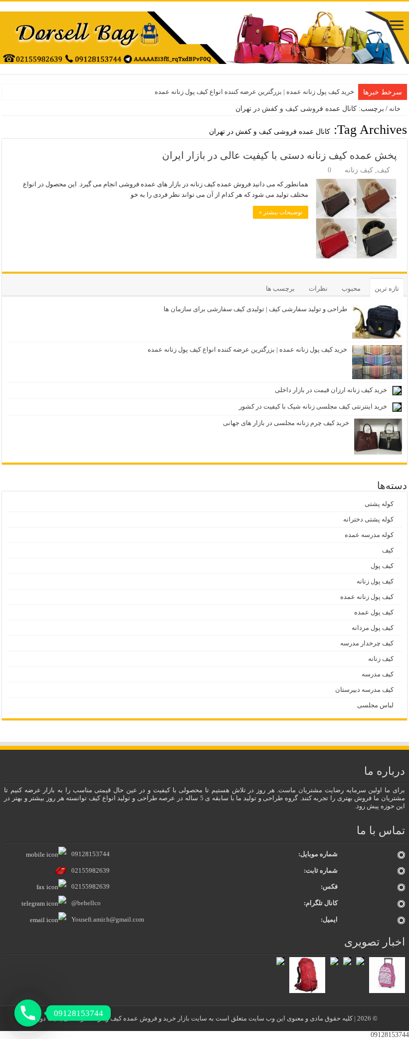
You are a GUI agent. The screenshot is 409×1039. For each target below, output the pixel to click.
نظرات (318, 288)
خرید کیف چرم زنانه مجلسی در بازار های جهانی (286, 423)
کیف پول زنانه (375, 581)
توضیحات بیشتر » (280, 212)
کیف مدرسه (378, 674)
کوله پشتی (379, 504)
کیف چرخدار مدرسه (367, 643)
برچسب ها (280, 288)
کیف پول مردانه (373, 627)
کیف (383, 170)
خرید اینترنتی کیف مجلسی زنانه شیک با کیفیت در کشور (313, 406)
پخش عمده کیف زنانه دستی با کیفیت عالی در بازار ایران (279, 155)
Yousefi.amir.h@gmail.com (107, 919)
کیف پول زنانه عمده (367, 596)
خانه (395, 108)
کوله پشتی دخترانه (368, 519)
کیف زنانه (359, 170)
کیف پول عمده (374, 612)
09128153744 (90, 854)
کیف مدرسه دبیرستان (364, 689)
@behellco (86, 903)
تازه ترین (387, 288)
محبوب (351, 288)
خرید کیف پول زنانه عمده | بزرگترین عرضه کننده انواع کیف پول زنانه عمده (254, 91)
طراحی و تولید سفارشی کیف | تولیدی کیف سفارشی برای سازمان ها (255, 309)
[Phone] (27, 1013)
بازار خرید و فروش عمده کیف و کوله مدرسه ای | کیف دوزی (111, 1018)
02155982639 (90, 870)
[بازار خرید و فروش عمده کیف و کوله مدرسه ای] (204, 37)
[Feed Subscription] (4, 129)
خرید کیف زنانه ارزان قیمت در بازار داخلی (331, 390)
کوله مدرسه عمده (369, 534)
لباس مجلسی (375, 705)
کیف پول (382, 565)
